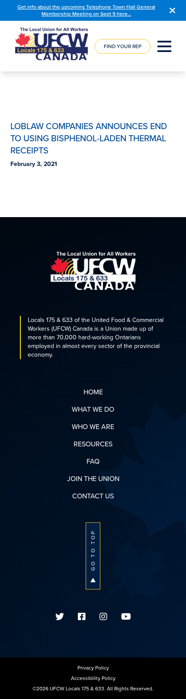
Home (93, 392)
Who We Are (93, 427)
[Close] (172, 10)
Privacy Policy (93, 668)
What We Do (93, 409)
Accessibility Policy (93, 678)
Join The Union (93, 479)
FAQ (93, 461)
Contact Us (93, 496)
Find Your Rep (122, 46)
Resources (93, 444)
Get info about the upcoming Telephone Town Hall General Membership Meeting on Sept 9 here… (86, 10)
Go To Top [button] (93, 550)
